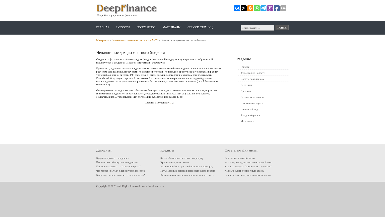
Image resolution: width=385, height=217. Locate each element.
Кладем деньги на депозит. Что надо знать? (120, 174)
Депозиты (246, 84)
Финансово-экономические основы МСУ (135, 40)
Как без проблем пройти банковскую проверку (186, 166)
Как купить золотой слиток (240, 158)
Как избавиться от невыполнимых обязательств (187, 174)
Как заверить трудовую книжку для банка (248, 162)
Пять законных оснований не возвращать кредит (187, 170)
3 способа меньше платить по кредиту (182, 158)
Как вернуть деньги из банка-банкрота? (118, 166)
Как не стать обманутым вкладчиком (117, 162)
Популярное (146, 27)
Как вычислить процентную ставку (244, 170)
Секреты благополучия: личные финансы (248, 174)
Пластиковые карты (252, 102)
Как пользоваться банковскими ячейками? (248, 166)
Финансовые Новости (253, 72)
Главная (102, 27)
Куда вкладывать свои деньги (112, 158)
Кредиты (246, 90)
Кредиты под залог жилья (174, 162)
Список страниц (200, 27)
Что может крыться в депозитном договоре (120, 170)
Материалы (171, 27)
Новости (123, 27)
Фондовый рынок (250, 115)
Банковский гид (249, 109)
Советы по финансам (252, 78)
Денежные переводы (252, 96)
